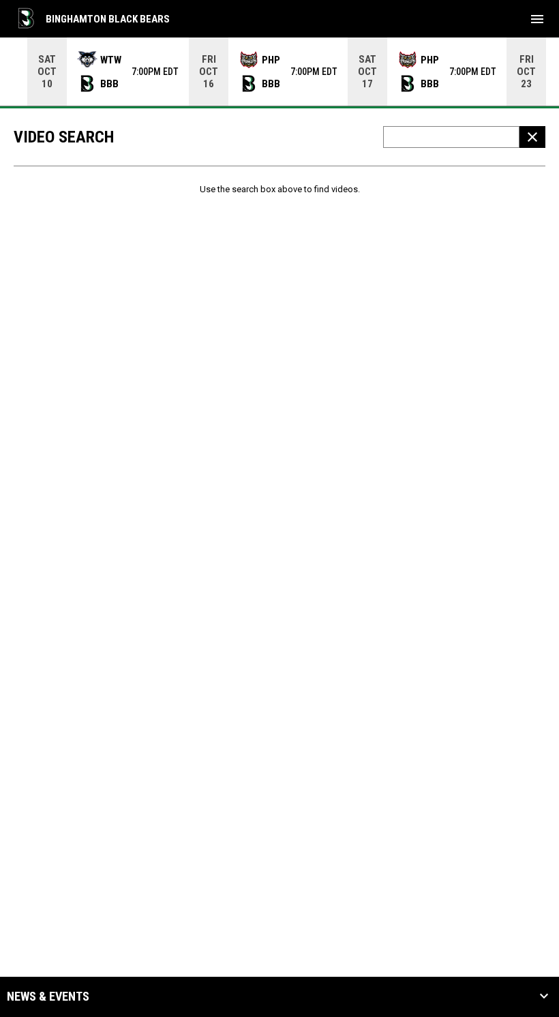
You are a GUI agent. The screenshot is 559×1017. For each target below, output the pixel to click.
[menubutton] (537, 19)
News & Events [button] (48, 996)
